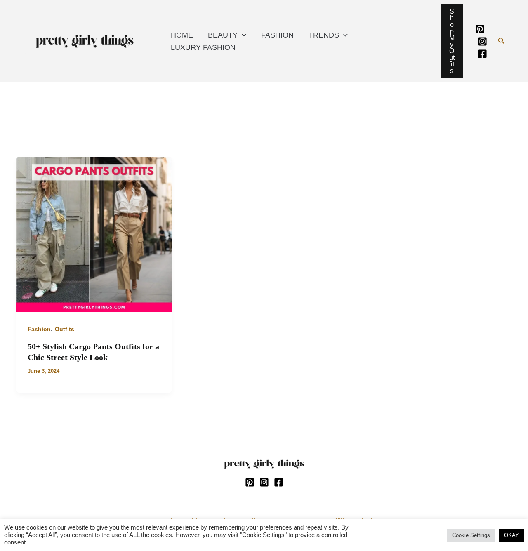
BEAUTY (223, 35)
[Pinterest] (480, 29)
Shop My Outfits (452, 41)
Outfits (64, 329)
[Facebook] (482, 54)
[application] (242, 35)
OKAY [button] (511, 535)
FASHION (277, 35)
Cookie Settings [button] (471, 535)
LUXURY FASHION (203, 47)
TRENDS (324, 35)
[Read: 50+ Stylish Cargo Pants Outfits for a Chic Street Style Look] (94, 234)
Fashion (39, 329)
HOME (182, 35)
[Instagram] (482, 41)
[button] (501, 41)
